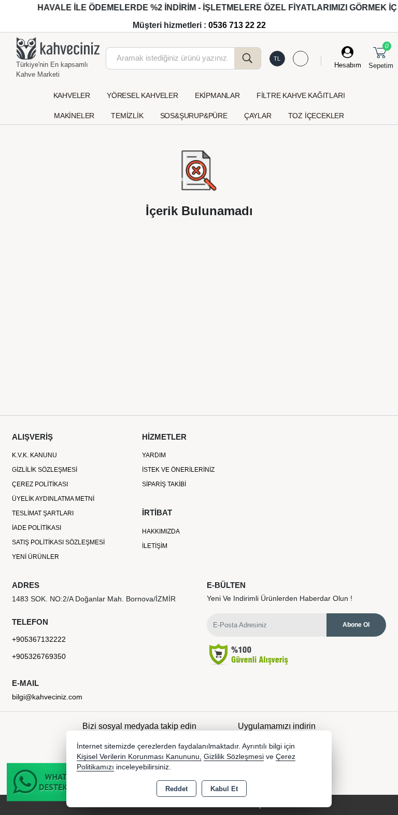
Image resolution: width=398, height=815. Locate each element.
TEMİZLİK (127, 115)
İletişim (154, 546)
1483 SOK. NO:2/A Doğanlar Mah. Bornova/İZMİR (94, 599)
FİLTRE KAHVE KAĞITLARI (301, 95)
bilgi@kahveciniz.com (47, 697)
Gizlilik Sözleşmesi (44, 469)
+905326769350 (39, 656)
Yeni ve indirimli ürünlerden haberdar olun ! (279, 598)
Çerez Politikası (40, 484)
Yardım (154, 455)
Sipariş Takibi (164, 484)
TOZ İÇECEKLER (316, 115)
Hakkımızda (161, 531)
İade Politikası (36, 527)
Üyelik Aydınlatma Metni (53, 498)
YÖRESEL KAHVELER (142, 95)
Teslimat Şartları (43, 513)
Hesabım (347, 65)
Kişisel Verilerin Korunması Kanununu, (139, 757)
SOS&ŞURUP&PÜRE (194, 115)
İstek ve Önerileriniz (178, 469)
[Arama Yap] (247, 58)
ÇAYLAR (258, 115)
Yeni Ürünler (35, 556)
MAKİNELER (74, 115)
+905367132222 (39, 639)
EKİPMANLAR (217, 95)
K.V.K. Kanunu (34, 455)
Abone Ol (356, 624)
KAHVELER (71, 95)
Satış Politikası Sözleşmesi (58, 542)
